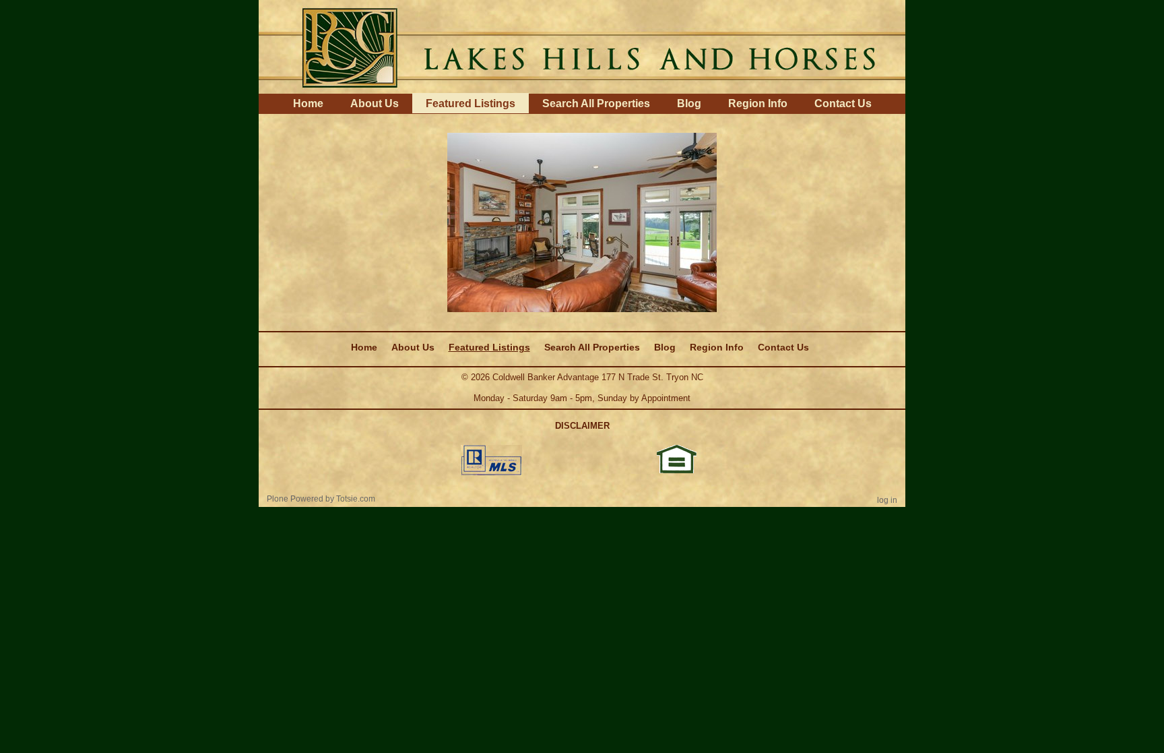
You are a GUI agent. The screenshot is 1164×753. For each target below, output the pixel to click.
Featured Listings (470, 103)
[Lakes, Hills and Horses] (582, 45)
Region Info (757, 103)
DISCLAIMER (582, 426)
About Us (374, 103)
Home (308, 103)
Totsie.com (355, 499)
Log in (887, 500)
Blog (689, 103)
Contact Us (843, 103)
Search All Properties (596, 103)
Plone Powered (295, 499)
